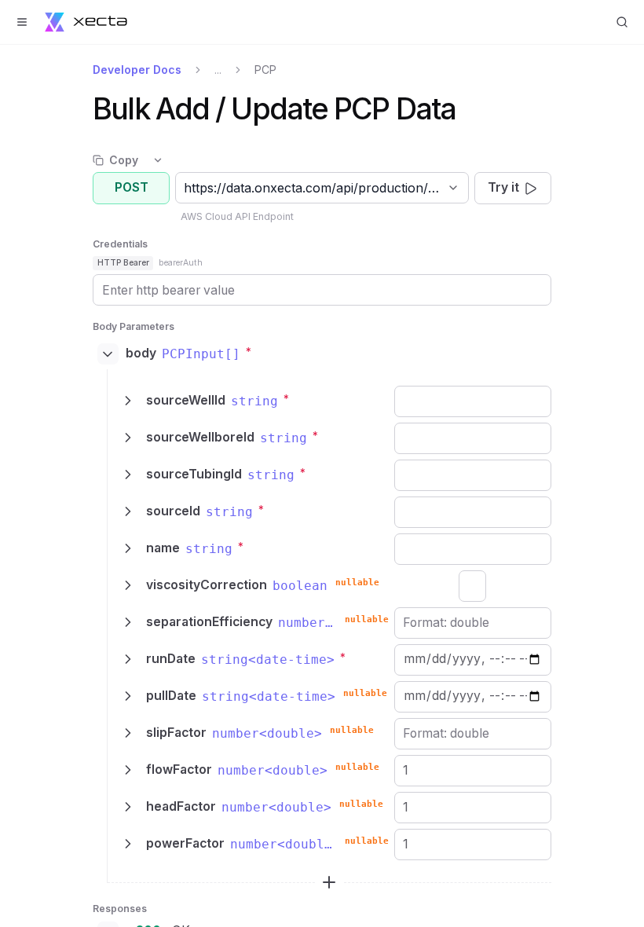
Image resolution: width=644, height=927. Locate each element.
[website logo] (86, 21)
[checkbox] (472, 586)
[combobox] (186, 188)
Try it (503, 187)
